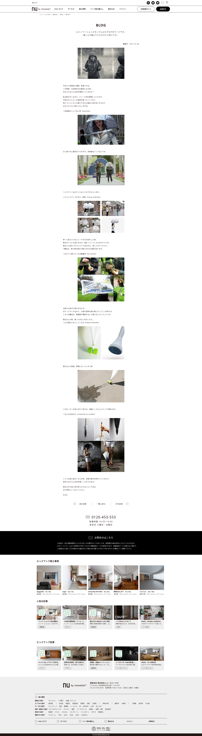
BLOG (61, 14)
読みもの (111, 9)
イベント (122, 9)
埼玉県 (141, 703)
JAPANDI (85, 706)
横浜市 (117, 703)
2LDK (65, 715)
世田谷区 (75, 703)
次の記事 (119, 504)
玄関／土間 (99, 709)
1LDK (59, 715)
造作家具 (108, 709)
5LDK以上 (84, 715)
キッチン (66, 709)
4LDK (77, 715)
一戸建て (61, 701)
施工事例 (82, 9)
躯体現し (101, 712)
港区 (88, 703)
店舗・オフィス (71, 701)
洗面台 (91, 709)
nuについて (58, 9)
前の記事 (83, 504)
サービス (71, 9)
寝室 (73, 709)
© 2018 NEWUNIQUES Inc (101, 735)
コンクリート (74, 712)
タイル (57, 712)
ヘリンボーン (85, 712)
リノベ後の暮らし (96, 9)
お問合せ (163, 9)
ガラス (94, 712)
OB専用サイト (146, 9)
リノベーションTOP (45, 14)
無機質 (66, 706)
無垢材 (51, 712)
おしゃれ (99, 706)
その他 (147, 703)
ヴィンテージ (53, 706)
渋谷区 (61, 703)
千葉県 (134, 703)
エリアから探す (40, 703)
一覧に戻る (101, 504)
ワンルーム (52, 715)
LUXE (92, 706)
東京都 (51, 703)
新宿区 (68, 703)
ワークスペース (82, 709)
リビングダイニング (55, 709)
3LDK (71, 715)
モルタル (64, 712)
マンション (52, 701)
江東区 (94, 703)
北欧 (60, 706)
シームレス (73, 706)
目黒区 (82, 703)
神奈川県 (105, 703)
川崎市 (123, 703)
